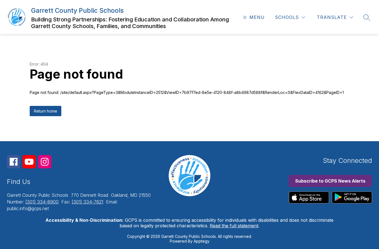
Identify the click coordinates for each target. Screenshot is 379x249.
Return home (45, 111)
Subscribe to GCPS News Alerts (330, 181)
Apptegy (201, 241)
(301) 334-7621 (87, 202)
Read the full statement (234, 225)
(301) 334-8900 (42, 202)
